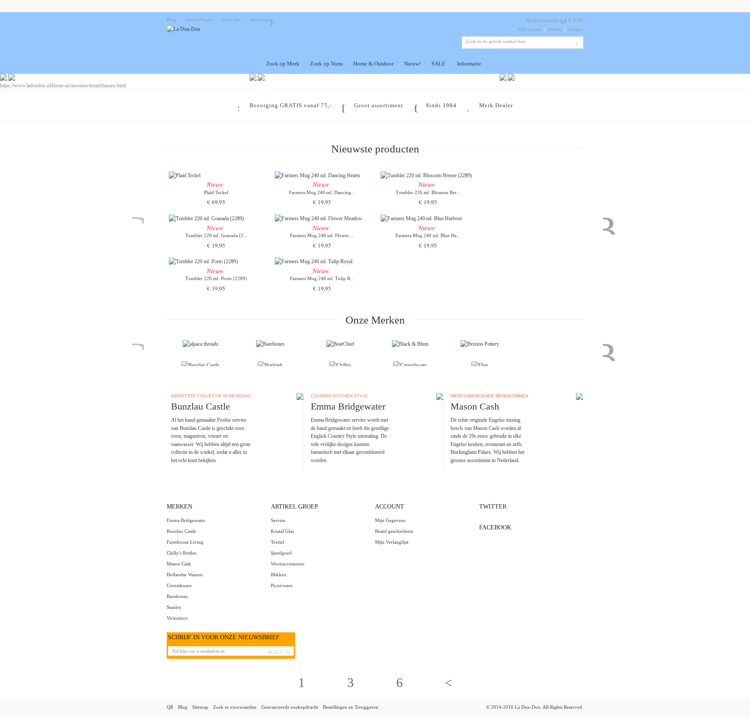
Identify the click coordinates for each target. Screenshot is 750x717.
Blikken (278, 574)
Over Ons (231, 19)
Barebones (177, 596)
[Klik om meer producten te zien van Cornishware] (410, 365)
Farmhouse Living (185, 542)
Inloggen (575, 29)
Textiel (277, 542)
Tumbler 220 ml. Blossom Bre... (428, 192)
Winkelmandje (542, 20)
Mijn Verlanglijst (391, 542)
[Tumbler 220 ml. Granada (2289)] (216, 217)
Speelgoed (281, 552)
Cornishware (179, 585)
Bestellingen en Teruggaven (350, 707)
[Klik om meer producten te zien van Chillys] (340, 365)
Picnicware (282, 585)
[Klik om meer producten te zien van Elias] (479, 365)
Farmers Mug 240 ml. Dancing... (322, 192)
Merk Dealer (496, 105)
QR (170, 707)
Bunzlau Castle (181, 531)
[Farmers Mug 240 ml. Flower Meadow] (322, 217)
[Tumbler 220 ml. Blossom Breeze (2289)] (427, 174)
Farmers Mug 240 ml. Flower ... (322, 235)
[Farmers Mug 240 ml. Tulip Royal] (322, 260)
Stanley (174, 607)
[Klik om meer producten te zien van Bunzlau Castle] (200, 365)
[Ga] (575, 42)
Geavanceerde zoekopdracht (289, 707)
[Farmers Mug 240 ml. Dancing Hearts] (322, 174)
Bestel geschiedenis (394, 531)
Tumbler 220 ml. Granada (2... (216, 235)
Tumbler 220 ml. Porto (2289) (216, 278)
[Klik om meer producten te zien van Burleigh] (270, 365)
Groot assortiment (378, 105)
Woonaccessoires (287, 563)
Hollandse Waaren (185, 574)
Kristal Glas (282, 531)
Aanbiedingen (199, 19)
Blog (171, 19)
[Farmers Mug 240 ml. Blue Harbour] (427, 217)
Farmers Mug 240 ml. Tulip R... (322, 278)
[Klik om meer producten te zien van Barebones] (270, 344)
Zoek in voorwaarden (235, 707)
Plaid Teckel (216, 192)
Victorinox (177, 618)
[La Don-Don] (183, 29)
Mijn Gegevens (390, 520)
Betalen (554, 29)
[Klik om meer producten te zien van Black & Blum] (410, 344)
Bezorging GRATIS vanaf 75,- (291, 105)
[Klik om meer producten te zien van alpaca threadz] (200, 344)
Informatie (260, 19)
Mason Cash (179, 563)
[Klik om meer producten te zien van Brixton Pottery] (480, 344)
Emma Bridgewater (186, 520)
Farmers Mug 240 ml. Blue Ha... (428, 235)
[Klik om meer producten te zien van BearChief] (340, 344)
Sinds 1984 (441, 105)
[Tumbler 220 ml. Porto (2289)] (216, 260)
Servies (278, 520)
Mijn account (529, 29)
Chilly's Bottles (181, 552)
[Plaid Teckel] (216, 174)
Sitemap (200, 707)
